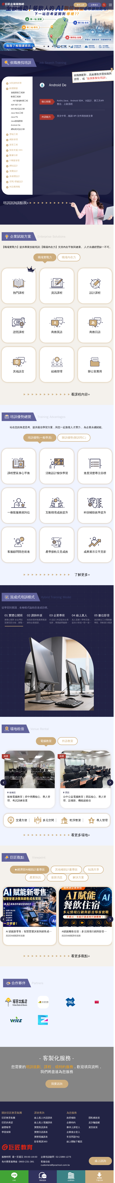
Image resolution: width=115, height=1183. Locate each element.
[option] (13, 620)
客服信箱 (45, 1161)
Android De (15, 125)
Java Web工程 (17, 113)
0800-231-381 (26, 1161)
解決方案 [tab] (78, 877)
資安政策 (93, 1127)
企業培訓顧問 (47, 1156)
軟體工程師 (16, 96)
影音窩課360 (40, 1141)
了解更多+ (82, 575)
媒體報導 (6, 1127)
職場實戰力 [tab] (45, 257)
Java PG (14, 117)
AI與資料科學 (15, 83)
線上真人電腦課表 (43, 1122)
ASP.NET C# (16, 105)
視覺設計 (13, 171)
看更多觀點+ (80, 955)
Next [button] (110, 782)
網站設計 (13, 165)
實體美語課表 (41, 1127)
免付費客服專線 (9, 1161)
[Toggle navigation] (110, 5)
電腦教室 (46, 741)
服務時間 (6, 1156)
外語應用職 (14, 186)
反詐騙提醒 (94, 1122)
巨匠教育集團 (8, 1117)
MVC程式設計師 (18, 109)
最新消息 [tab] (56, 877)
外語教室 (67, 741)
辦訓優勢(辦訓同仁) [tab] (74, 437)
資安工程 (13, 144)
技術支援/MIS (15, 150)
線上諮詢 (100, 1160)
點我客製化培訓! (96, 78)
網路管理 (13, 139)
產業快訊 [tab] (35, 877)
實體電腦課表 (41, 1136)
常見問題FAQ (73, 1136)
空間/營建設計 (16, 181)
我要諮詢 (56, 1083)
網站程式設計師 (18, 129)
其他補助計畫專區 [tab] (66, 869)
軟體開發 (13, 88)
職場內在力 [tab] (69, 257)
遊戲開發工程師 (18, 92)
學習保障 (6, 1131)
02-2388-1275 (63, 1156)
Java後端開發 (17, 121)
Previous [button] (3, 782)
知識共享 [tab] (93, 869)
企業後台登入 (73, 1131)
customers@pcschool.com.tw (55, 1164)
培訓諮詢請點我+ (16, 203)
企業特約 (71, 1122)
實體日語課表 (41, 1131)
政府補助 (71, 1117)
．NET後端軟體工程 (19, 101)
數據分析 (13, 155)
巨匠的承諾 (7, 1122)
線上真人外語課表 (43, 1117)
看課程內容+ (80, 394)
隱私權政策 (94, 1117)
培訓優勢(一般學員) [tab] (40, 437)
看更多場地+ (80, 835)
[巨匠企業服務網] (16, 5)
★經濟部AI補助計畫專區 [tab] (29, 869)
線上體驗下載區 (74, 1141)
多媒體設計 (14, 176)
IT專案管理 (14, 160)
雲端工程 (13, 134)
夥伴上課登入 (73, 1127)
